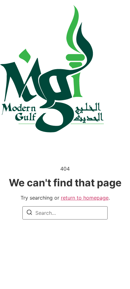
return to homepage (85, 198)
